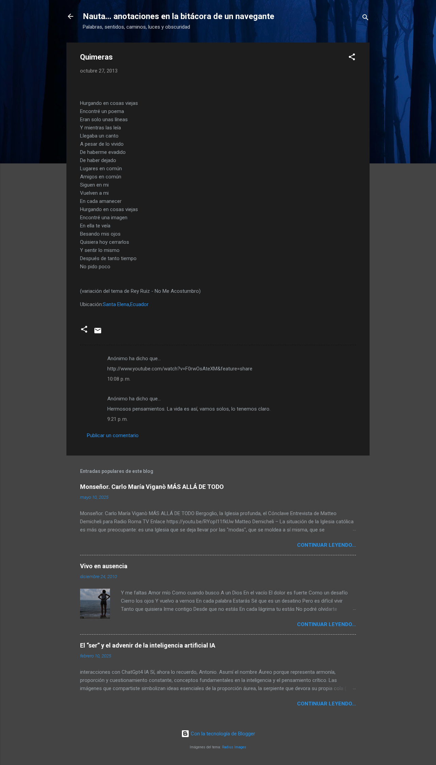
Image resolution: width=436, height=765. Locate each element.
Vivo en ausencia (103, 566)
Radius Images (234, 747)
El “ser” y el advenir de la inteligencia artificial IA (147, 645)
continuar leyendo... (326, 545)
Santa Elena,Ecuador (126, 304)
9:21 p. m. (117, 419)
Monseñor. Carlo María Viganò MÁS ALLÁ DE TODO (152, 486)
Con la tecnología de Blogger (222, 734)
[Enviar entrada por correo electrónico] (98, 333)
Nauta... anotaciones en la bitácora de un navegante (178, 16)
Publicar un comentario (113, 435)
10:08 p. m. (118, 379)
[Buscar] (365, 18)
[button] (352, 58)
